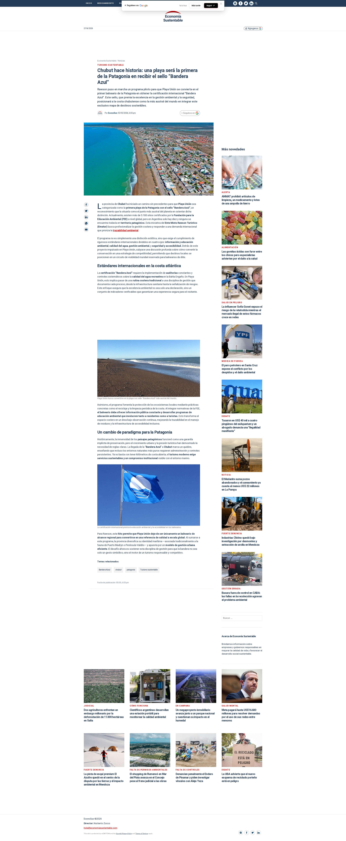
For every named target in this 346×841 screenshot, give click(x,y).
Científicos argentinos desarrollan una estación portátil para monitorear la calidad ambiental (149, 713)
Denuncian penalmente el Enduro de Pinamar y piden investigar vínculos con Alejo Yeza (194, 777)
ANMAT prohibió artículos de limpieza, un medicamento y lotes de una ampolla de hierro (241, 200)
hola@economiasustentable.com (100, 828)
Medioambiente (105, 3)
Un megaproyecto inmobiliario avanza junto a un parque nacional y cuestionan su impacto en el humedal (195, 715)
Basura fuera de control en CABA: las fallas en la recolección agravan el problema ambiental (242, 596)
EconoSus (112, 113)
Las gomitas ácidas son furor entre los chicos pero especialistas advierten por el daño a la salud (242, 255)
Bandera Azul (104, 569)
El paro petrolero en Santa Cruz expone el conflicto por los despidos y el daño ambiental (239, 368)
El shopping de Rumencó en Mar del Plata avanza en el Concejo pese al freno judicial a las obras (148, 777)
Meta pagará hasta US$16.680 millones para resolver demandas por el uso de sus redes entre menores (241, 715)
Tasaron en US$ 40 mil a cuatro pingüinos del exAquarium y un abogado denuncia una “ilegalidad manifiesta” (241, 426)
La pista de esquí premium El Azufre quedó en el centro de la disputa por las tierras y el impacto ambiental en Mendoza (103, 779)
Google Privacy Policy (124, 833)
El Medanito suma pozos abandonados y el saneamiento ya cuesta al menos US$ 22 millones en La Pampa (241, 484)
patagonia (131, 569)
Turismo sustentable (149, 569)
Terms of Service (142, 833)
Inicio (89, 3)
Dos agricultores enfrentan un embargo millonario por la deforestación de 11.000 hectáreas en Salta (104, 715)
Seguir (211, 5)
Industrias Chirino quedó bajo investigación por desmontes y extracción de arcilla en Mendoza (240, 541)
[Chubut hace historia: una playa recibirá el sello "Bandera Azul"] (173, 16)
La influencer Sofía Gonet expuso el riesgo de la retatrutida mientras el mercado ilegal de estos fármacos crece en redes (242, 312)
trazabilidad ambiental (125, 230)
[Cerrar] (221, 3)
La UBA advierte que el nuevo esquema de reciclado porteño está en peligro (239, 777)
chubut (118, 569)
